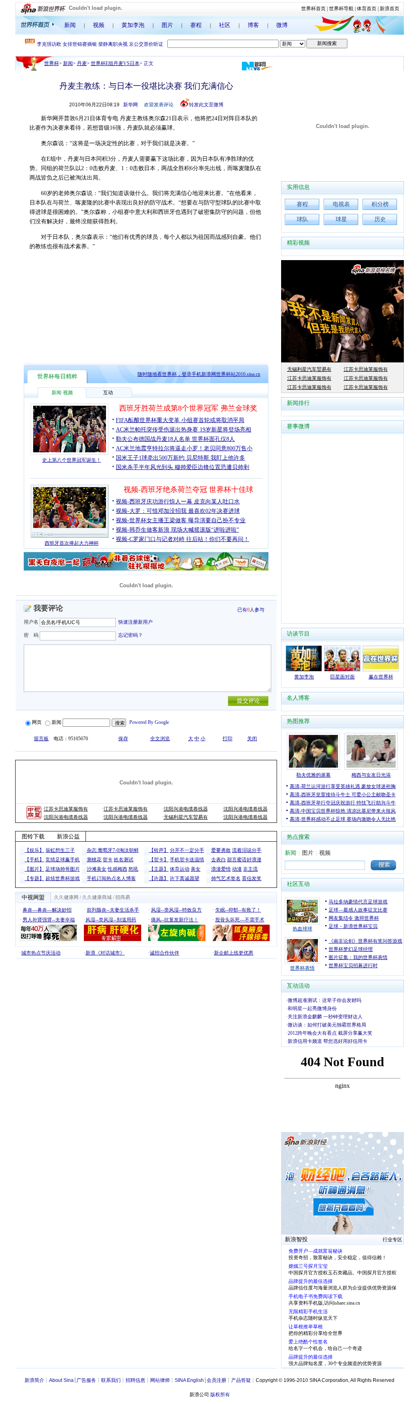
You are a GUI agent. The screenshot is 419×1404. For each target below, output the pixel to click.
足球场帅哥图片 (62, 869)
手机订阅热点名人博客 (111, 878)
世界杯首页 (313, 8)
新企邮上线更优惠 (233, 953)
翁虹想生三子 (60, 850)
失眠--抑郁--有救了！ (238, 910)
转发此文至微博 (206, 105)
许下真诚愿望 (184, 878)
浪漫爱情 (221, 869)
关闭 (252, 738)
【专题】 (34, 878)
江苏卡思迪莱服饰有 (66, 809)
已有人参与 (250, 610)
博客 (253, 25)
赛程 (196, 25)
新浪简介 (34, 1380)
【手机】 (34, 860)
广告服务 (86, 1380)
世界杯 (51, 63)
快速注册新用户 (135, 622)
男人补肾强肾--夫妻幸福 (49, 920)
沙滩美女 (96, 869)
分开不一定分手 (187, 850)
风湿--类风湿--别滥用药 (111, 920)
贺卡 (108, 860)
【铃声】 (159, 850)
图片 (167, 25)
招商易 (122, 897)
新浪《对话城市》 (105, 953)
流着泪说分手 (246, 850)
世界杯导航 (341, 8)
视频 (98, 25)
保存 (123, 738)
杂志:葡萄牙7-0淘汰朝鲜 (113, 850)
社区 (224, 25)
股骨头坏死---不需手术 (239, 920)
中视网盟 (33, 897)
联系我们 (111, 1380)
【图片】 (34, 869)
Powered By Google (149, 722)
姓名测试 (123, 860)
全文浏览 (160, 738)
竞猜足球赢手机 (62, 860)
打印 (227, 738)
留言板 (41, 738)
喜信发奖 (251, 878)
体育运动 (179, 869)
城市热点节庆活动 (41, 953)
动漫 (237, 869)
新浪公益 (68, 836)
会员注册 (216, 1380)
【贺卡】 (159, 860)
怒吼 (133, 869)
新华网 (130, 105)
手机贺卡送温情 (187, 860)
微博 (282, 25)
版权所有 (220, 1394)
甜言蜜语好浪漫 (244, 860)
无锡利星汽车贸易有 (186, 817)
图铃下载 (33, 836)
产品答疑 (241, 1380)
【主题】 (159, 869)
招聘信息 (135, 1380)
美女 (195, 869)
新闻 (70, 25)
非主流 (250, 869)
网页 (37, 722)
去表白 (218, 860)
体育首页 (366, 8)
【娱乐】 (34, 850)
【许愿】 (159, 878)
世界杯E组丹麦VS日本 (115, 63)
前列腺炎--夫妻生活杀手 (113, 910)
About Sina (61, 1380)
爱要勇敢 (221, 850)
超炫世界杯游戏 (62, 878)
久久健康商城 (97, 897)
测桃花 (94, 860)
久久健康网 (66, 897)
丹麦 (82, 63)
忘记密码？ (130, 635)
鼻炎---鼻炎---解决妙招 (47, 910)
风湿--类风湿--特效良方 (176, 910)
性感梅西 (117, 869)
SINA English (189, 1380)
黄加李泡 (133, 25)
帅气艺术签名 (226, 878)
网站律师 (160, 1380)
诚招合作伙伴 (164, 953)
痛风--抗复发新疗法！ (174, 920)
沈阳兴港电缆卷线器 (186, 809)
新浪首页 (389, 8)
